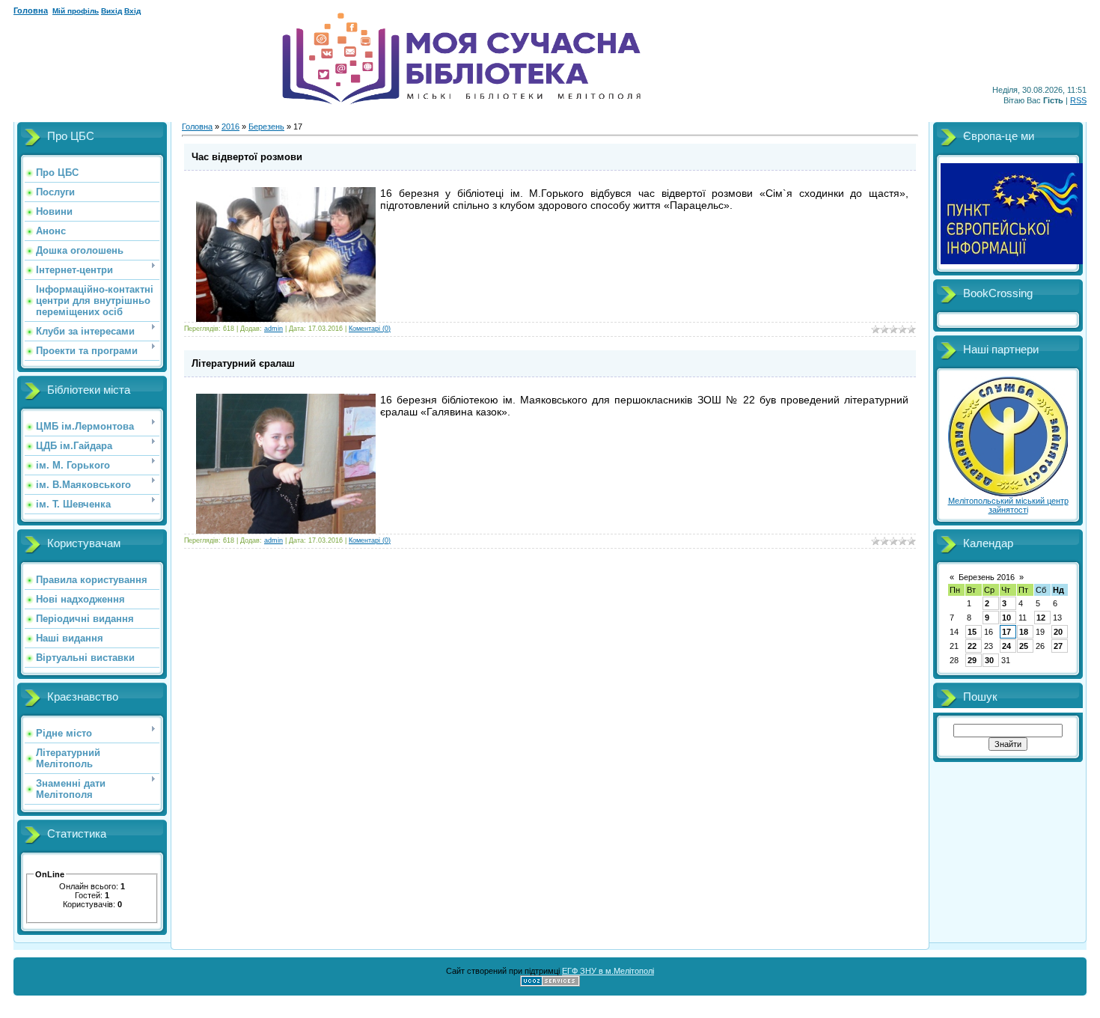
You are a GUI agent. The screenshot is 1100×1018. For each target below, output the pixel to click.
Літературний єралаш (243, 363)
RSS (1078, 100)
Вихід (111, 11)
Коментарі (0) (370, 328)
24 (1006, 645)
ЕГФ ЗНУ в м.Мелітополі (608, 970)
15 (972, 631)
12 (1040, 617)
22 (972, 645)
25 (1023, 645)
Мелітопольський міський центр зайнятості (1008, 505)
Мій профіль (75, 11)
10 (1006, 617)
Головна (30, 10)
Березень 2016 (987, 577)
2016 (230, 126)
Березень (266, 126)
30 (989, 660)
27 (1058, 645)
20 (1058, 631)
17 (1006, 631)
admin (273, 328)
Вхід (132, 11)
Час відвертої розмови (247, 156)
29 (972, 660)
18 (1023, 631)
